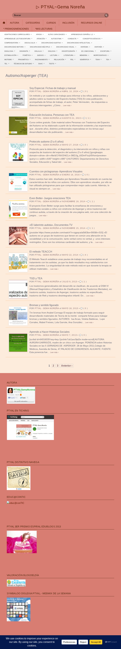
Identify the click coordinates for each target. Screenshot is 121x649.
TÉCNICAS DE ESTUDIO (23, 64)
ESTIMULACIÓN (10, 55)
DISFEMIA (84, 47)
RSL (72, 59)
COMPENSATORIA (11, 43)
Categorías (33, 23)
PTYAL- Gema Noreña (47, 91)
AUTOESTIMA (56, 39)
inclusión (68, 23)
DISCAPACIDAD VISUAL (65, 47)
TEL (5, 64)
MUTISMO (8, 59)
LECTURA (53, 55)
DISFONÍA (98, 47)
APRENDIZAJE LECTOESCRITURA (17, 39)
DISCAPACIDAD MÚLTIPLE (40, 47)
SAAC (40, 64)
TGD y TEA (35, 278)
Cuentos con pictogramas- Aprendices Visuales (55, 171)
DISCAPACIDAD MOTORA (14, 47)
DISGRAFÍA (24, 51)
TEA (107, 59)
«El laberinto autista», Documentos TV (50, 225)
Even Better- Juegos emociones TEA (50, 198)
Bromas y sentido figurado (44, 305)
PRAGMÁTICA (23, 59)
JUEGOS (40, 55)
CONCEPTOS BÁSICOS (92, 39)
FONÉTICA (27, 55)
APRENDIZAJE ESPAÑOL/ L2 (82, 34)
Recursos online (91, 23)
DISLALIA (38, 51)
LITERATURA (68, 55)
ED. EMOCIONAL (87, 51)
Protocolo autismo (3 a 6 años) (46, 141)
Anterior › (66, 365)
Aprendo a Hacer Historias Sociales (49, 332)
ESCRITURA (104, 51)
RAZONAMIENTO (41, 59)
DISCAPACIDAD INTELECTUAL (78, 43)
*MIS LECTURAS (43, 29)
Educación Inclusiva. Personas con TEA (51, 115)
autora (14, 23)
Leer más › (67, 105)
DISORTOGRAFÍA (68, 51)
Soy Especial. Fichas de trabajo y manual (52, 88)
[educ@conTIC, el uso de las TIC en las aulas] (15, 503)
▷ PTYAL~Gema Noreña (60, 6)
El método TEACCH (40, 251)
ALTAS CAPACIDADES (56, 34)
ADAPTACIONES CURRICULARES (17, 34)
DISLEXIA (51, 51)
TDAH (97, 59)
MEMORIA (83, 55)
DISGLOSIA (8, 51)
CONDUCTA (72, 39)
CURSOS (51, 23)
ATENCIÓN (41, 39)
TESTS (51, 64)
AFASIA (39, 34)
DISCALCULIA (30, 43)
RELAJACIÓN (59, 59)
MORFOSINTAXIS (100, 55)
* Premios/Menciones (16, 29)
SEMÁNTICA (84, 59)
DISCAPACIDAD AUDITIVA (51, 43)
